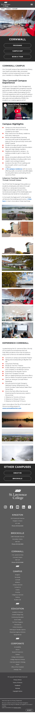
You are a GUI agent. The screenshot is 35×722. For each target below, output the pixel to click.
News (17, 664)
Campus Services (17, 584)
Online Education (17, 627)
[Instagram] (6, 508)
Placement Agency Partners (17, 632)
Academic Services (17, 612)
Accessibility (17, 647)
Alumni (17, 649)
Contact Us (17, 587)
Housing (17, 592)
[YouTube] (18, 508)
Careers (17, 654)
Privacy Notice (17, 679)
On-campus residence (14, 169)
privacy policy (17, 707)
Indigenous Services (17, 594)
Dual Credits (17, 619)
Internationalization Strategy (17, 662)
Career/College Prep (17, 614)
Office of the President (17, 667)
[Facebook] (12, 508)
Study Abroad (17, 634)
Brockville (19, 479)
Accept (29, 710)
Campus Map (19, 51)
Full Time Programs (17, 622)
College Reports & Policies (17, 659)
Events (17, 589)
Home (3, 8)
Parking (17, 597)
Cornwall (17, 579)
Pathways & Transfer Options (17, 629)
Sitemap (17, 688)
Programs (19, 46)
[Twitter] (29, 508)
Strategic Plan (17, 669)
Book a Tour (19, 57)
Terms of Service (17, 682)
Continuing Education (17, 617)
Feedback (17, 685)
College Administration (17, 657)
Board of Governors (17, 652)
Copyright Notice (17, 691)
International (17, 624)
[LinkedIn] (24, 508)
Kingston (19, 473)
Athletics (17, 582)
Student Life (17, 599)
